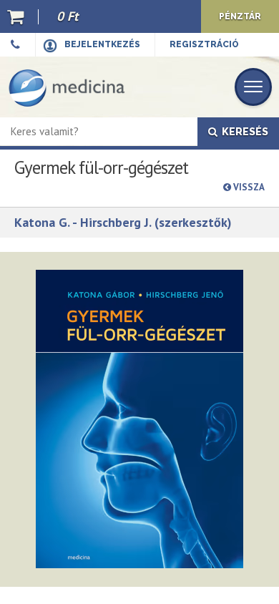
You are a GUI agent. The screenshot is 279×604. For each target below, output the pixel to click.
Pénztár (240, 16)
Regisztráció (204, 44)
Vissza (248, 187)
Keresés (242, 131)
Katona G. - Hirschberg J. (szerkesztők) (123, 222)
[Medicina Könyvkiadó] (67, 87)
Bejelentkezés (102, 44)
